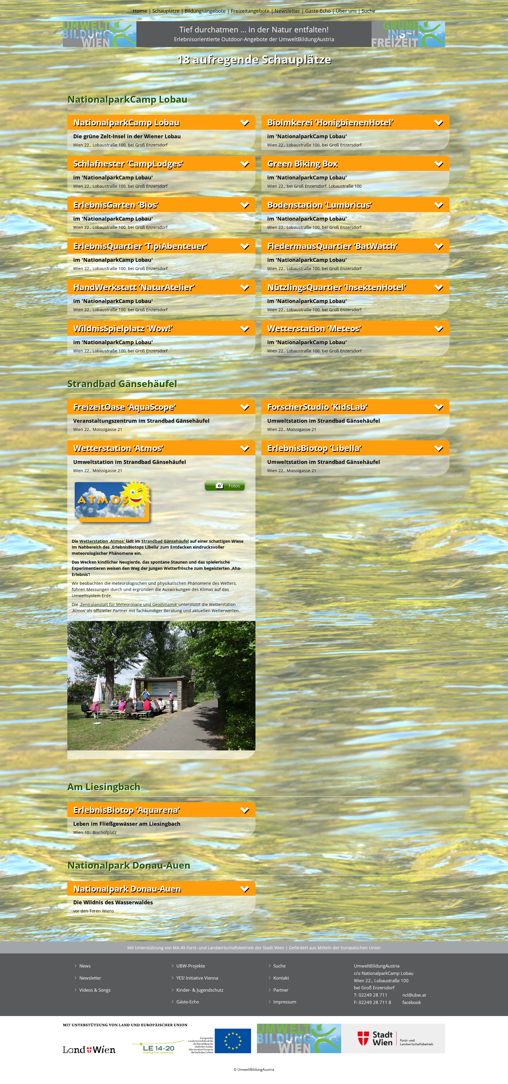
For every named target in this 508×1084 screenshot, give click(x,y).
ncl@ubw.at (414, 995)
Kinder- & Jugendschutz (199, 990)
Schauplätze (166, 11)
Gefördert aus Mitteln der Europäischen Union (335, 947)
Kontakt (281, 978)
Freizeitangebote (250, 11)
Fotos (234, 486)
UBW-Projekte (190, 966)
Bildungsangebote (205, 11)
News (85, 966)
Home (140, 11)
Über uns (346, 11)
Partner (280, 990)
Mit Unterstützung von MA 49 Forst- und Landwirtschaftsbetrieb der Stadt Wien (205, 947)
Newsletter (287, 11)
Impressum (284, 1002)
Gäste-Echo (318, 11)
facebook (411, 1002)
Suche (368, 11)
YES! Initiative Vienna (197, 978)
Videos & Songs (95, 990)
